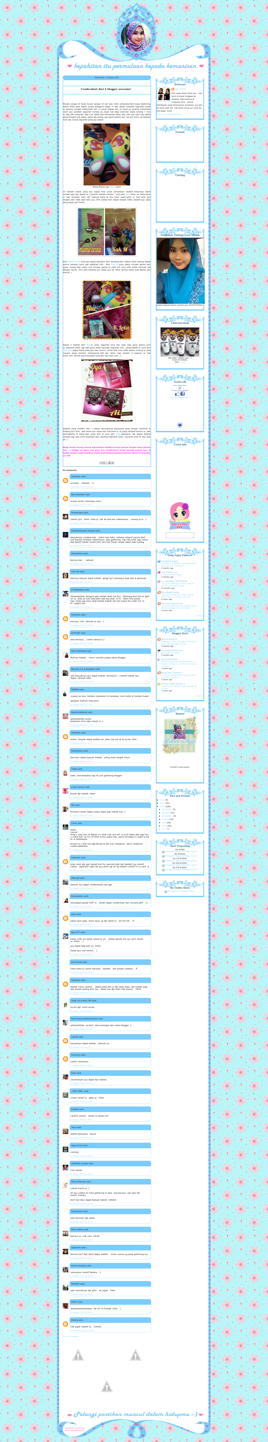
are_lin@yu (180, 89)
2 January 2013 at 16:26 (81, 582)
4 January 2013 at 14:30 (81, 1204)
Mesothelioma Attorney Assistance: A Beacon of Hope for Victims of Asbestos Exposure (179, 664)
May (164, 829)
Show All (199, 615)
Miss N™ (75, 932)
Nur (128, 194)
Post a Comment (71, 1336)
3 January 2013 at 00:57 (81, 925)
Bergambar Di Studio (170, 653)
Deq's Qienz (77, 1229)
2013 (162, 806)
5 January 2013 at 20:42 (81, 1276)
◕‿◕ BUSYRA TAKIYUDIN (174, 581)
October (166, 813)
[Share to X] (106, 462)
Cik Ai (74, 823)
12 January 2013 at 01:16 (82, 1330)
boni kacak (76, 962)
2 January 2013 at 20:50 (81, 815)
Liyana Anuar (77, 787)
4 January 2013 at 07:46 (81, 1138)
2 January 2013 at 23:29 (81, 906)
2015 (162, 800)
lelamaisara (77, 513)
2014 (162, 803)
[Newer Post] (78, 1370)
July (164, 823)
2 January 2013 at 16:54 (81, 661)
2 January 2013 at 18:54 (81, 779)
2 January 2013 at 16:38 (81, 625)
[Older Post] (135, 1370)
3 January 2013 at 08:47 (81, 1011)
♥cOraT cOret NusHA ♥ (173, 684)
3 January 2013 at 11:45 (81, 1029)
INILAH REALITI (169, 639)
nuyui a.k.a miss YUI (81, 1001)
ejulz (73, 914)
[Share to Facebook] (109, 462)
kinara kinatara (78, 1266)
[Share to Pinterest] (112, 462)
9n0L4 (74, 1302)
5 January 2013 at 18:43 (81, 1258)
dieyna (74, 1320)
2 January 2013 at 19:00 (81, 797)
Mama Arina (74, 261)
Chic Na (75, 572)
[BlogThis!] (103, 462)
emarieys (75, 1055)
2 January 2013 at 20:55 (81, 850)
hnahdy (75, 1109)
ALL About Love (169, 572)
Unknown (75, 476)
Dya (118, 434)
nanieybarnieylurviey (172, 650)
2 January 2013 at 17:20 (81, 705)
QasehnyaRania (79, 712)
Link (183, 362)
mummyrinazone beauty (83, 531)
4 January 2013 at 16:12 (81, 1222)
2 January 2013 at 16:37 (81, 607)
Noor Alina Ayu (179, 385)
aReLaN (75, 878)
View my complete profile (169, 114)
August (166, 819)
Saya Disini (77, 1145)
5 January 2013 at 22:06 (81, 1294)
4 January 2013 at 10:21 (81, 1156)
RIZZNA (75, 690)
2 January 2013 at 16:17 (81, 546)
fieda (73, 1073)
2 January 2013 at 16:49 (81, 643)
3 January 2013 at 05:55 (81, 972)
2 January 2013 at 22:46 (81, 888)
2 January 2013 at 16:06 (81, 505)
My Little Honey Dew (171, 603)
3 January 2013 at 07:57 (81, 993)
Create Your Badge (180, 390)
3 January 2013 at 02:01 (81, 954)
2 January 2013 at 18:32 (81, 743)
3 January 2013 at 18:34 (81, 1101)
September (167, 816)
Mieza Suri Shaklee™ (172, 673)
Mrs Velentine (78, 495)
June (165, 826)
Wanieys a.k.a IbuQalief (83, 669)
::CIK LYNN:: (77, 1091)
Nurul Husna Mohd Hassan (84, 1019)
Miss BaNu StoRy (170, 592)
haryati (74, 1037)
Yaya (73, 1127)
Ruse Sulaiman (79, 651)
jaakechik (76, 1248)
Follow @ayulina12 (179, 397)
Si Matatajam (77, 590)
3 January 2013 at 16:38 (81, 1083)
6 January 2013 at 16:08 (81, 1312)
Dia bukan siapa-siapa (171, 575)
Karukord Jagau (169, 561)
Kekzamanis (77, 896)
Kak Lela (67, 350)
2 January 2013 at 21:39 (81, 870)
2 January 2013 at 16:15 (81, 523)
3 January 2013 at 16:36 (81, 1065)
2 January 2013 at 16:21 (81, 564)
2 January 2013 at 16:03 (81, 487)
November (167, 809)
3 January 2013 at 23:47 (81, 1120)
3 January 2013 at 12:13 (81, 1047)
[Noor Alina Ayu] (180, 388)
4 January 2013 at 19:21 (81, 1240)
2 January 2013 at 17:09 (81, 682)
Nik (73, 805)
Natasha (75, 1284)
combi (74, 769)
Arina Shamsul (78, 1182)
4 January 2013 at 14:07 (81, 1174)
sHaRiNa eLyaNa (79, 1164)
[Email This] (101, 462)
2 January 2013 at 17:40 (81, 725)
